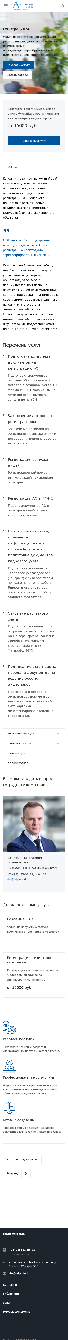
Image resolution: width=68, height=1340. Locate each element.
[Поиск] (62, 6)
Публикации (11, 1293)
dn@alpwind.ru (18, 879)
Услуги (7, 1302)
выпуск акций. (41, 255)
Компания (10, 1284)
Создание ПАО (20, 919)
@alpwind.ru (22, 1273)
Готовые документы (17, 1311)
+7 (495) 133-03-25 (22, 1250)
